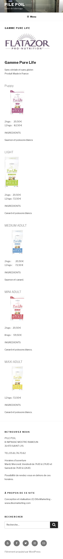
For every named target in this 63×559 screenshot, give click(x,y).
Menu (33, 16)
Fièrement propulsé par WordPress (23, 551)
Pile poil (15, 4)
